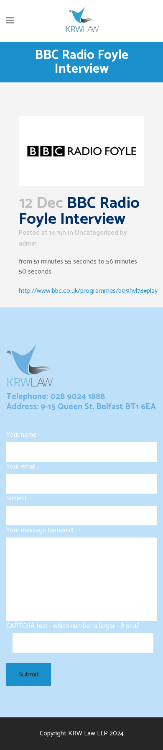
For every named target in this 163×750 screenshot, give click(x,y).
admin (28, 243)
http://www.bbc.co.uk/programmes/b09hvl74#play (88, 291)
